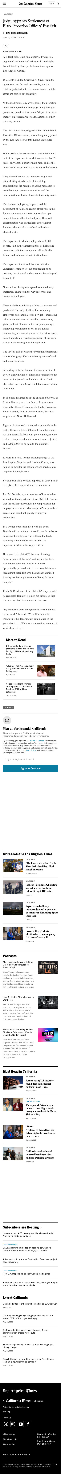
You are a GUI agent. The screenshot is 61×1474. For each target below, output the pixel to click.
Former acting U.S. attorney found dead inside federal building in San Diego (40, 1084)
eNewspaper (9, 1434)
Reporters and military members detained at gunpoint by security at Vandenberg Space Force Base (42, 911)
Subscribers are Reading (21, 1227)
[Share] (6, 46)
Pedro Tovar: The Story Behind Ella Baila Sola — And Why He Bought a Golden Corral (18, 1032)
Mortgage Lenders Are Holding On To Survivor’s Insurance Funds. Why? (18, 965)
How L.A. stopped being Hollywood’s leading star (26, 1274)
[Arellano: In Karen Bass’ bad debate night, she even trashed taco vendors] (13, 1132)
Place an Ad (9, 1445)
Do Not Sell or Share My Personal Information (34, 1467)
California (8, 14)
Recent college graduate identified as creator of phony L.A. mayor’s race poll (41, 934)
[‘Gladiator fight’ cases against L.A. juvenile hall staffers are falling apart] (46, 670)
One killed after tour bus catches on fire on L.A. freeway (30, 1304)
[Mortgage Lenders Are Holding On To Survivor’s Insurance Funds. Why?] (48, 967)
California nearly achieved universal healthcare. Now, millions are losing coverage (39, 1155)
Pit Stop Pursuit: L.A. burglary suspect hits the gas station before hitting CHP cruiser (41, 888)
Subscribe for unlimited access (16, 1407)
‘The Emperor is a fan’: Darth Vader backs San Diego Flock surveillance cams (41, 867)
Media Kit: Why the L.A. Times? (46, 1435)
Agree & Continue (31, 768)
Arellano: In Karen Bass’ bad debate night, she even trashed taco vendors (40, 1133)
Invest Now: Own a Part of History (46, 1442)
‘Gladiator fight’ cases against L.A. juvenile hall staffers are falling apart (20, 668)
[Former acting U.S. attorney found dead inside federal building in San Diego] (13, 1083)
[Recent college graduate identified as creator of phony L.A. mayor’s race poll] (13, 933)
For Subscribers (33, 1101)
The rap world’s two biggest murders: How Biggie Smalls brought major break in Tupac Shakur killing (41, 1110)
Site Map (6, 1412)
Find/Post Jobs (10, 1439)
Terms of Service (37, 741)
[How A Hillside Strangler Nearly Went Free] (48, 1002)
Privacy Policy (30, 750)
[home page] (30, 3)
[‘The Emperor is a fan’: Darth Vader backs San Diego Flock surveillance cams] (13, 865)
